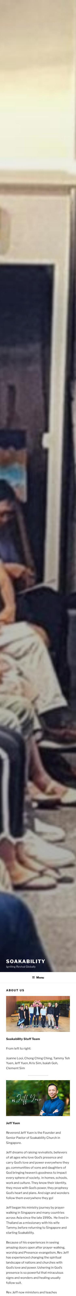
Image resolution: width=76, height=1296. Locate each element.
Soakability (25, 961)
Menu (40, 977)
